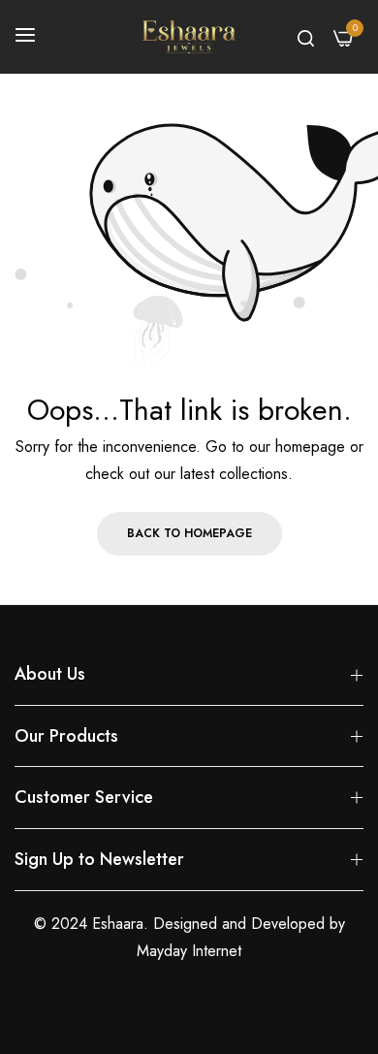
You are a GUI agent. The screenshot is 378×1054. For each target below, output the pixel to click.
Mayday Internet (189, 951)
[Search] (306, 36)
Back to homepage (189, 533)
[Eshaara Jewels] (189, 37)
